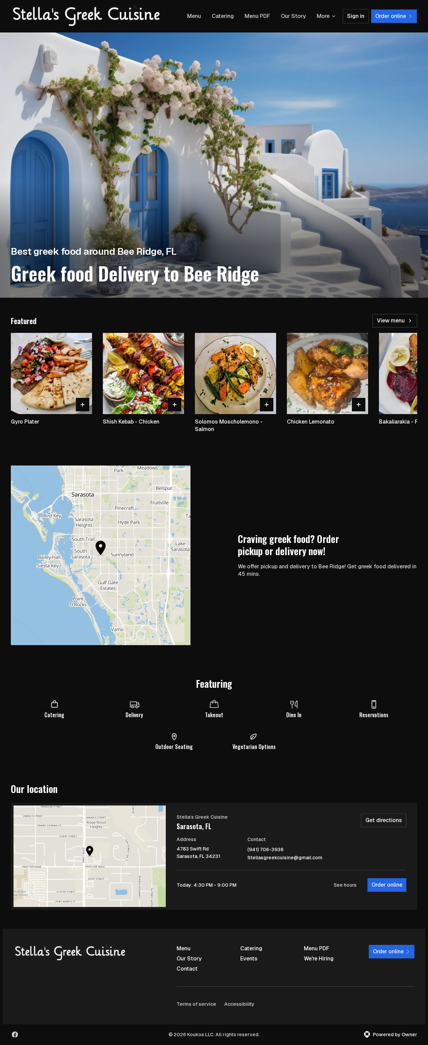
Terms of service (196, 1004)
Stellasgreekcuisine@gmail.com (284, 858)
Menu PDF (257, 16)
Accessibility (239, 1004)
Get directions (383, 820)
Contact (187, 968)
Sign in (355, 16)
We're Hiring (319, 958)
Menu (194, 16)
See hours (345, 885)
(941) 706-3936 (265, 849)
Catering (223, 16)
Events (248, 958)
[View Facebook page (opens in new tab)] (15, 1034)
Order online (386, 884)
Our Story (293, 16)
